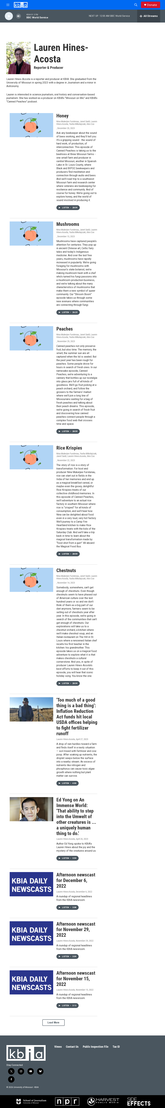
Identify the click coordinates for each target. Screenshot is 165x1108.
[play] (8, 16)
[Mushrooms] (31, 233)
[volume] (18, 16)
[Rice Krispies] (31, 457)
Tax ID (116, 1046)
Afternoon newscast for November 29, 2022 (75, 929)
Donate (152, 5)
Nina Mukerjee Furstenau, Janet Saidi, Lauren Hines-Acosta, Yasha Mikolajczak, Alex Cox (76, 122)
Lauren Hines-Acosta (65, 739)
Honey (62, 116)
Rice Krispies (69, 448)
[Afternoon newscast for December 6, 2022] (31, 884)
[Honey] (31, 125)
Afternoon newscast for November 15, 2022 (75, 978)
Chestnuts (66, 570)
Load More (53, 1022)
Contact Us (72, 1046)
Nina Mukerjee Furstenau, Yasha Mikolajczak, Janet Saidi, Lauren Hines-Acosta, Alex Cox (76, 454)
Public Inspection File (95, 1046)
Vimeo (58, 1046)
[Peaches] (31, 338)
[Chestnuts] (31, 580)
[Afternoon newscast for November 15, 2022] (31, 982)
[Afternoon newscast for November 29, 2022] (31, 933)
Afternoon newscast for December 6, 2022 (75, 880)
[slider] (23, 16)
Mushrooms (67, 224)
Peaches (64, 329)
